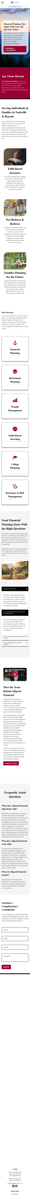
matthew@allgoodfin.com (15, 1183)
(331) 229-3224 (17, 1172)
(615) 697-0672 (17, 1174)
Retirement (15, 1194)
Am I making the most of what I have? (14, 637)
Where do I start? (9, 589)
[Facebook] (13, 1186)
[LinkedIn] (16, 1186)
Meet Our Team (11, 763)
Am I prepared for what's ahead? (12, 643)
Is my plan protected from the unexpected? (14, 612)
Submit (6, 967)
